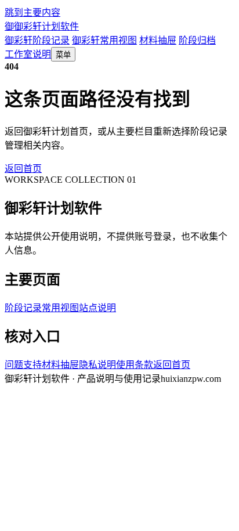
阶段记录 (23, 308)
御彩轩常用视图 (104, 40)
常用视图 (60, 308)
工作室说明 (28, 54)
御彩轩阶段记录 (37, 40)
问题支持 (23, 365)
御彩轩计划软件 (42, 26)
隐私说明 (97, 365)
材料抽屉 (157, 40)
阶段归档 (197, 40)
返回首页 (23, 169)
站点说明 (97, 308)
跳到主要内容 (32, 12)
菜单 (63, 54)
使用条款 (134, 365)
